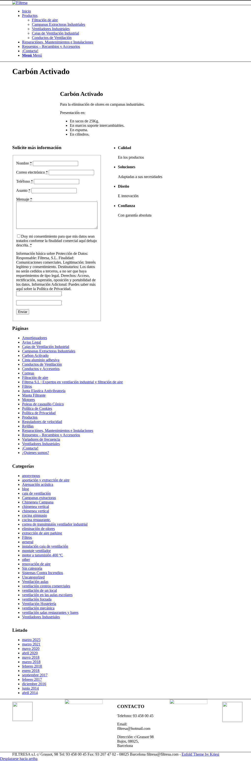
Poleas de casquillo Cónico (43, 404)
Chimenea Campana (37, 502)
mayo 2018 (30, 657)
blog (25, 489)
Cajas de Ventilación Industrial (45, 347)
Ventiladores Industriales (41, 444)
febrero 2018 (32, 666)
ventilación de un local (39, 590)
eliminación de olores (38, 529)
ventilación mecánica (38, 608)
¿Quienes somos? (35, 453)
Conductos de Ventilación (42, 364)
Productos (30, 417)
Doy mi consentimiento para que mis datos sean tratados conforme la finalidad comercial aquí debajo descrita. (56, 240)
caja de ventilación (36, 493)
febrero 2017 (32, 679)
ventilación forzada (36, 599)
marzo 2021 (31, 644)
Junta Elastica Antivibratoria (43, 391)
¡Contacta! (30, 448)
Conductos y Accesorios (41, 369)
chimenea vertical (35, 506)
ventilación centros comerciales (46, 586)
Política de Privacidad (39, 413)
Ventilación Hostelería (39, 604)
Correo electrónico (32, 172)
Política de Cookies (37, 408)
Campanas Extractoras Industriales (48, 351)
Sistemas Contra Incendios (42, 573)
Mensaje (24, 199)
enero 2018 (30, 671)
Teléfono (24, 181)
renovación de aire (36, 564)
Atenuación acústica (37, 484)
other (26, 559)
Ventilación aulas (35, 582)
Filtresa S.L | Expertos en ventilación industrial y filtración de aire (72, 382)
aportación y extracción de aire (45, 480)
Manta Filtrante (34, 395)
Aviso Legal (31, 342)
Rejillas (28, 426)
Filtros (27, 386)
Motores (28, 400)
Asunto (23, 190)
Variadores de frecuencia (41, 439)
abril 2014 (30, 693)
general (27, 542)
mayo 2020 (30, 648)
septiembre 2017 (35, 675)
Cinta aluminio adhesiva (40, 360)
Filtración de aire (35, 377)
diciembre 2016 (34, 684)
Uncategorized (33, 577)
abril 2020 (30, 653)
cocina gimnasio (34, 515)
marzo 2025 (31, 640)
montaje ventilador (36, 551)
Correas (28, 373)
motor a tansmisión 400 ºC (42, 555)
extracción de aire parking (42, 533)
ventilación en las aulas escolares (47, 595)
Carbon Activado (35, 355)
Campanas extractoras (39, 498)
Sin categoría (32, 568)
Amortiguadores (34, 338)
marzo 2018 (31, 662)
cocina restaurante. (36, 520)
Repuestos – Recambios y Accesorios (51, 435)
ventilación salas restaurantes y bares (50, 612)
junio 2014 (30, 688)
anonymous (31, 476)
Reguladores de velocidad (42, 422)
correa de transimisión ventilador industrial (55, 524)
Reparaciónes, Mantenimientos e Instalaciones (57, 430)
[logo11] (19, 2)
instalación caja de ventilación (45, 546)
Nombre (24, 163)
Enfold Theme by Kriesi (200, 754)
